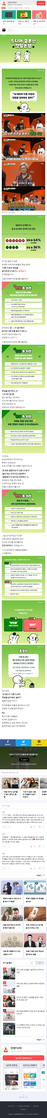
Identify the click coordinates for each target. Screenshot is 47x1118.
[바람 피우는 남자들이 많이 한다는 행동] (10, 779)
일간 (31, 963)
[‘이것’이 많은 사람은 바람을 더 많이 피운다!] (29, 779)
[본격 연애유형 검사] (8, 11)
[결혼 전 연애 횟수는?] (39, 11)
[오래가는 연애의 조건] (24, 11)
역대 (39, 963)
